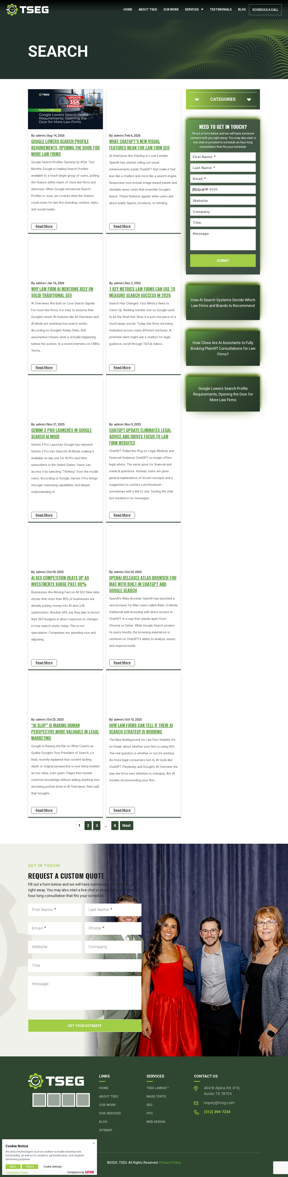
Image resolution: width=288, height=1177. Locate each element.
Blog (242, 9)
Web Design (156, 1122)
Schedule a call (265, 9)
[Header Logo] (27, 9)
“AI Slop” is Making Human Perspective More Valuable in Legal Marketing (65, 731)
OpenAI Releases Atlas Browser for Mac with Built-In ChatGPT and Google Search (142, 583)
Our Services (110, 1113)
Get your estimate (85, 1026)
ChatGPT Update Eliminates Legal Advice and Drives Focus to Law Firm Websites (140, 436)
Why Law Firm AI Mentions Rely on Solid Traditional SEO (62, 292)
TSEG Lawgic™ (158, 1088)
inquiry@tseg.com (219, 1102)
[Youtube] (83, 1100)
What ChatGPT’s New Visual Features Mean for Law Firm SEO (139, 144)
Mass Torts (156, 1096)
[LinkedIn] (68, 1100)
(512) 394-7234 (217, 1112)
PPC (150, 1113)
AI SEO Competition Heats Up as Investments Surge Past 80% (60, 580)
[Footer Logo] (61, 1081)
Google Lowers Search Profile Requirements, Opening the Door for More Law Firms (65, 147)
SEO (149, 1105)
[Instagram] (54, 1100)
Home (128, 9)
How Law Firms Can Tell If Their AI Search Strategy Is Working (141, 728)
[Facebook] (39, 1100)
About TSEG (148, 9)
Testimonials (221, 9)
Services (192, 9)
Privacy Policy (170, 1163)
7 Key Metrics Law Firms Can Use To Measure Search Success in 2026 (142, 292)
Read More (44, 226)
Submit (223, 261)
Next (126, 825)
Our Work (171, 9)
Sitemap (105, 1130)
